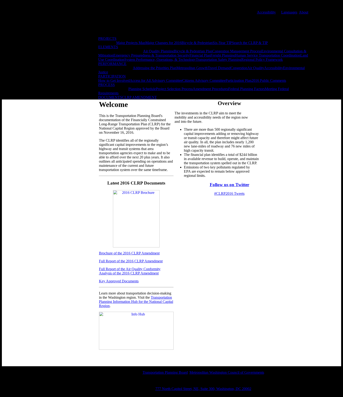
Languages (289, 12)
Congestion (239, 68)
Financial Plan (199, 55)
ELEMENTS (108, 47)
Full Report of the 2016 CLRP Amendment (131, 261)
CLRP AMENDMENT (139, 97)
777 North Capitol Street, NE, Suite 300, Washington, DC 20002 (203, 389)
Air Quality (255, 68)
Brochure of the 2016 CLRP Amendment (129, 253)
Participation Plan (239, 80)
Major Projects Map (130, 43)
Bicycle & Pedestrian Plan (193, 51)
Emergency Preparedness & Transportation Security (151, 55)
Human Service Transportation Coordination (267, 55)
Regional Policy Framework (262, 60)
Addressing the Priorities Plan (154, 68)
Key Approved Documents (119, 281)
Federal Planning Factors (246, 89)
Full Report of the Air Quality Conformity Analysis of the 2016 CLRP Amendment (130, 271)
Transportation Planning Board (165, 372)
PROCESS (106, 85)
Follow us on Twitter (229, 184)
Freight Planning (222, 55)
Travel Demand (219, 68)
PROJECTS (107, 39)
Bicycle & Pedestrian (197, 43)
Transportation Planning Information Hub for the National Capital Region (136, 301)
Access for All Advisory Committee (156, 80)
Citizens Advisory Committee (204, 80)
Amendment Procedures (210, 89)
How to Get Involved (114, 80)
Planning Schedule (142, 89)
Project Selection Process (174, 89)
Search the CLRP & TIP (250, 43)
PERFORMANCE (112, 64)
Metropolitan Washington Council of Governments (226, 372)
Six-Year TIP (222, 43)
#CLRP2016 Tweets (229, 193)
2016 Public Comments (269, 80)
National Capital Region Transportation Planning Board (145, 23)
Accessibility (266, 12)
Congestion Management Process (236, 51)
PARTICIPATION (112, 76)
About (303, 12)
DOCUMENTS (110, 97)
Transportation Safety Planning (218, 60)
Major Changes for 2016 (163, 43)
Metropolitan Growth (192, 68)
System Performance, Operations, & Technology (160, 60)
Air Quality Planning (158, 51)
